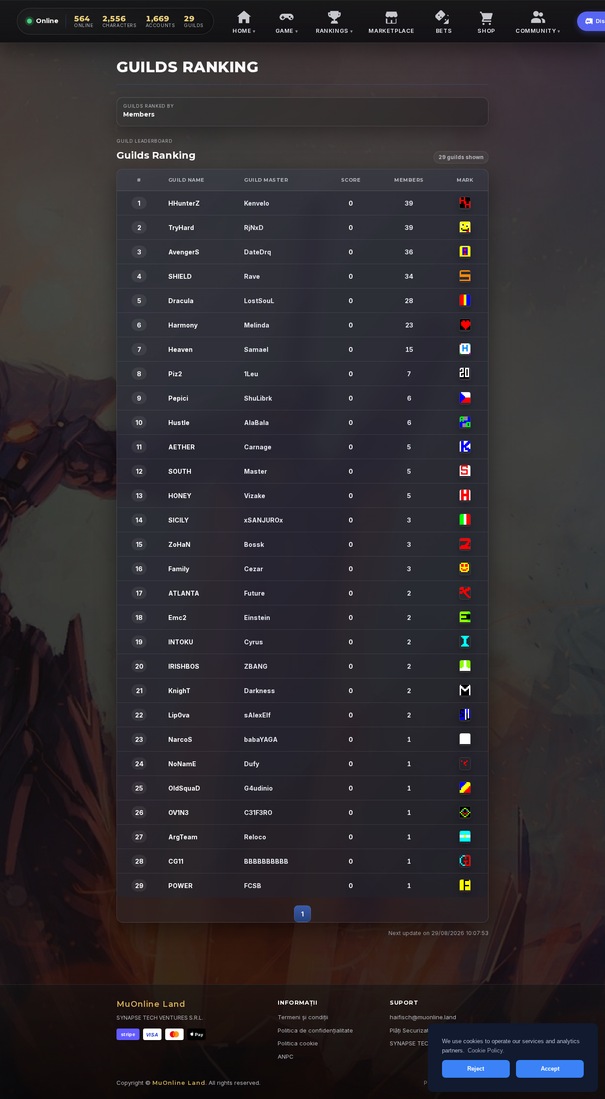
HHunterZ (184, 203)
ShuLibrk (258, 398)
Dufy (251, 764)
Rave (252, 276)
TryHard (181, 227)
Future (254, 593)
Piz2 (175, 374)
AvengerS (183, 252)
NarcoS (180, 739)
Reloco (255, 837)
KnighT (179, 690)
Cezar (253, 569)
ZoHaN (179, 544)
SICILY (178, 520)
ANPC (286, 1056)
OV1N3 (178, 812)
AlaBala (256, 422)
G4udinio (258, 788)
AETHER (181, 447)
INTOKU (180, 642)
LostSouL (259, 300)
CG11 (175, 861)
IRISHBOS (183, 666)
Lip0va (179, 715)
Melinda (256, 325)
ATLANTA (183, 593)
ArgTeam (183, 837)
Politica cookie (298, 1043)
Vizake (254, 495)
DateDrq (257, 252)
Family (178, 569)
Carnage (257, 447)
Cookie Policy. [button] (486, 1050)
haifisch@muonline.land (423, 1017)
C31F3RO (258, 812)
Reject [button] (475, 1068)
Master (255, 471)
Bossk (254, 544)
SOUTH (179, 471)
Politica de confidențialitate (315, 1030)
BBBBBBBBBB (266, 861)
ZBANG (256, 666)
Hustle (179, 422)
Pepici (178, 398)
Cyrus (253, 642)
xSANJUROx (263, 520)
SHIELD (180, 276)
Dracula (181, 300)
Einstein (257, 617)
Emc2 (177, 617)
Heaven (180, 349)
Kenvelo (256, 203)
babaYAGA (261, 739)
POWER (180, 885)
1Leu (251, 374)
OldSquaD (184, 788)
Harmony (183, 325)
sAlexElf (257, 715)
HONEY (179, 495)
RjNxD (254, 227)
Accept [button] (550, 1068)
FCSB (252, 885)
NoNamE (182, 764)
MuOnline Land (151, 1004)
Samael (256, 349)
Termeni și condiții (303, 1017)
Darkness (259, 690)
